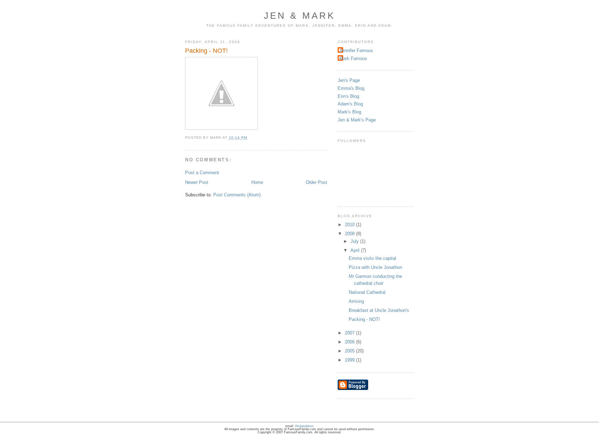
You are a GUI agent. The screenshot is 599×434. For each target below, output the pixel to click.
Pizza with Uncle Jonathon (375, 267)
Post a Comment (202, 172)
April (355, 250)
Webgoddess (304, 426)
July (355, 241)
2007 (350, 332)
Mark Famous (353, 58)
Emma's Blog (351, 88)
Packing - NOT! (364, 319)
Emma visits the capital (372, 258)
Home (257, 182)
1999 (350, 360)
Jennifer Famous (356, 50)
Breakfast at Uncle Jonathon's (379, 310)
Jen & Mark (300, 15)
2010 (350, 224)
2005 (350, 351)
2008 (350, 233)
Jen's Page (349, 80)
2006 (350, 341)
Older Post (316, 182)
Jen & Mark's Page (357, 119)
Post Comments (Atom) (237, 194)
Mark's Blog (349, 111)
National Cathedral (367, 292)
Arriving (356, 301)
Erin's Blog (348, 96)
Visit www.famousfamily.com (573, 7)
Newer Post (196, 182)
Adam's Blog (350, 104)
